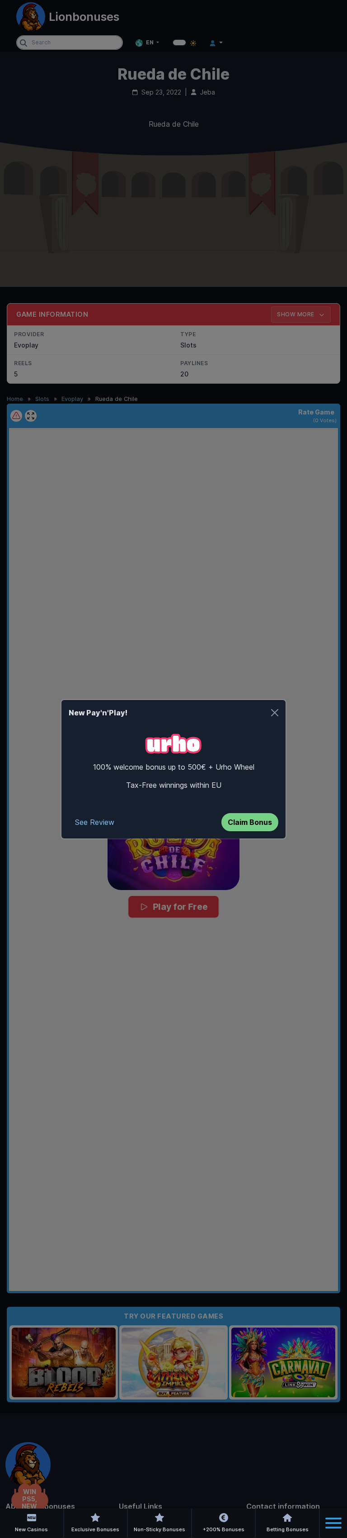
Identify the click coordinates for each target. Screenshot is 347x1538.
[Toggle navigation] (333, 1523)
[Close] (274, 712)
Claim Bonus (250, 822)
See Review (94, 822)
